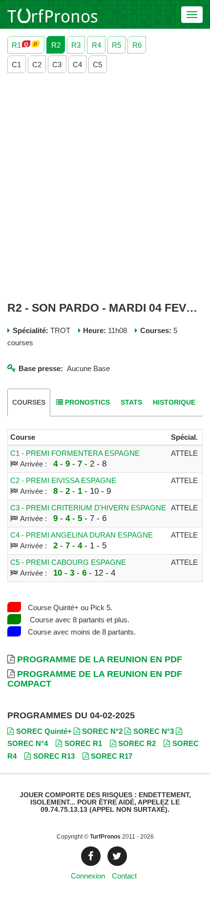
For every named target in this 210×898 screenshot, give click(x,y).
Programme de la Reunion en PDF (99, 659)
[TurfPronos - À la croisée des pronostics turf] (52, 14)
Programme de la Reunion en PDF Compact (94, 679)
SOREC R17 (111, 756)
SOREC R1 (83, 743)
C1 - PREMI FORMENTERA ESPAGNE (75, 453)
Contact (124, 876)
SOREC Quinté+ (44, 731)
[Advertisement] (105, 187)
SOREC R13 (54, 756)
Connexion (88, 876)
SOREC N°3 (153, 731)
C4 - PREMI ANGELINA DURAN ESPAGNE (81, 535)
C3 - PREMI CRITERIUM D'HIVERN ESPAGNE (88, 508)
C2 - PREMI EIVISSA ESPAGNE (63, 480)
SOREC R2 (137, 743)
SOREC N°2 (102, 731)
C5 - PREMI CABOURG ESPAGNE (68, 562)
